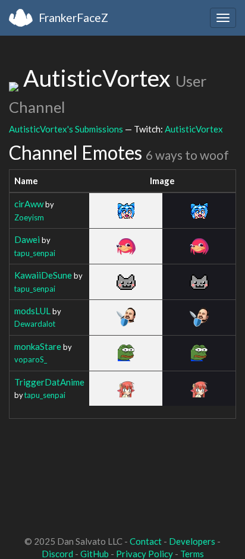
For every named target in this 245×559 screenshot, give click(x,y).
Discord (57, 553)
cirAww (28, 203)
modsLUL (32, 310)
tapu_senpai (34, 253)
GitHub (94, 553)
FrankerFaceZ (73, 17)
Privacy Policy (144, 553)
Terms (192, 553)
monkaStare (37, 346)
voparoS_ (30, 359)
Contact (146, 541)
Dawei (27, 239)
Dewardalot (34, 324)
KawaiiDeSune (43, 275)
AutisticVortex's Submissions (66, 129)
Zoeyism (29, 217)
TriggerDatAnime (49, 382)
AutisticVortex (194, 129)
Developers (192, 541)
